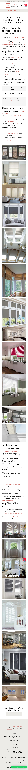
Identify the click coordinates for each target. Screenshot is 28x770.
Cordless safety (9, 75)
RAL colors (17, 123)
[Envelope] (21, 752)
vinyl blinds (13, 64)
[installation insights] (7, 500)
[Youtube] (14, 752)
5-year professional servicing (12, 484)
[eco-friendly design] (10, 141)
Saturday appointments (11, 513)
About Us (4, 757)
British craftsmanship (12, 42)
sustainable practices (7, 44)
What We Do (10, 757)
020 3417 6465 (17, 517)
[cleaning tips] (8, 481)
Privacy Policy (9, 762)
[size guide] (11, 121)
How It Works (7, 760)
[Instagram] (9, 752)
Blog (23, 760)
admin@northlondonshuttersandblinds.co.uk (14, 749)
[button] (1, 5)
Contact (18, 760)
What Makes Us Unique (20, 757)
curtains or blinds (15, 57)
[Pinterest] (16, 752)
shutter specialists (13, 506)
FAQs (13, 760)
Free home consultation (11, 451)
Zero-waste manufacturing (12, 133)
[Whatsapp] (12, 752)
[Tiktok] (19, 752)
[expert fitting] (20, 456)
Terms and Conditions (18, 762)
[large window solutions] (20, 102)
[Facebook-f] (7, 752)
